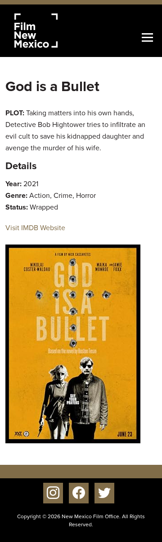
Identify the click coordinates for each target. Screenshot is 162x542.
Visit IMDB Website (35, 228)
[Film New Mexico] (48, 30)
